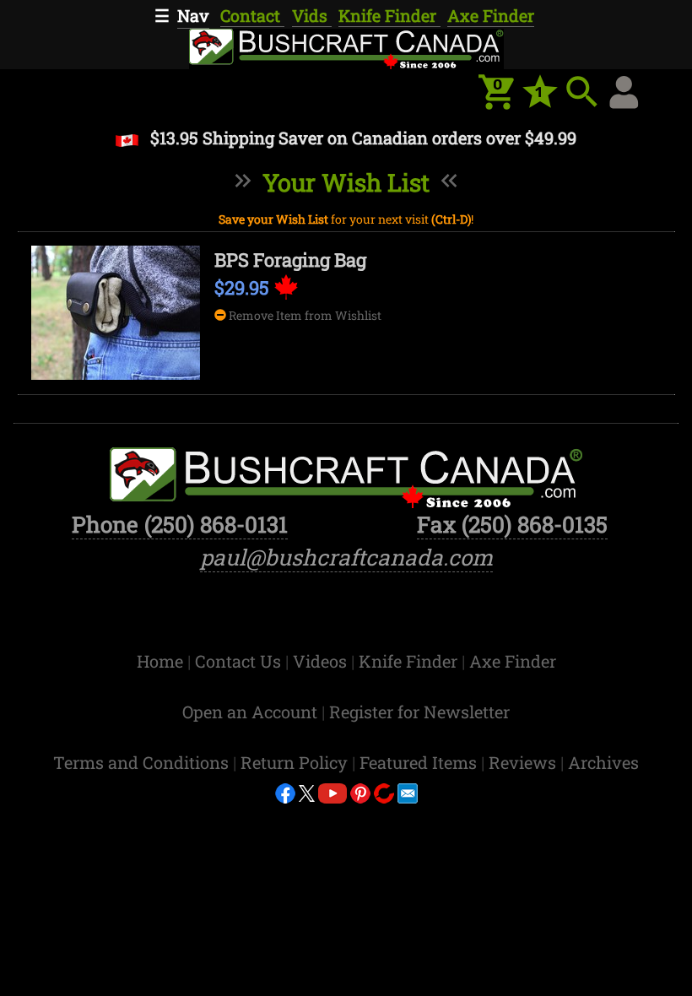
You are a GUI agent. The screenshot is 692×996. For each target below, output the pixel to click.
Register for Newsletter (419, 712)
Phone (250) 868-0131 (180, 524)
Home (162, 661)
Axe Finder (490, 15)
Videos (322, 661)
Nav (193, 15)
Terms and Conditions (143, 762)
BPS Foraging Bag (290, 259)
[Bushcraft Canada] (346, 47)
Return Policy (296, 762)
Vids (312, 15)
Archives (603, 762)
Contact (252, 15)
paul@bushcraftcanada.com (346, 557)
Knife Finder (389, 15)
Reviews (524, 762)
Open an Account (249, 712)
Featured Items (420, 762)
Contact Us (240, 661)
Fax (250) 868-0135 (512, 524)
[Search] (582, 92)
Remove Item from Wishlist (303, 315)
